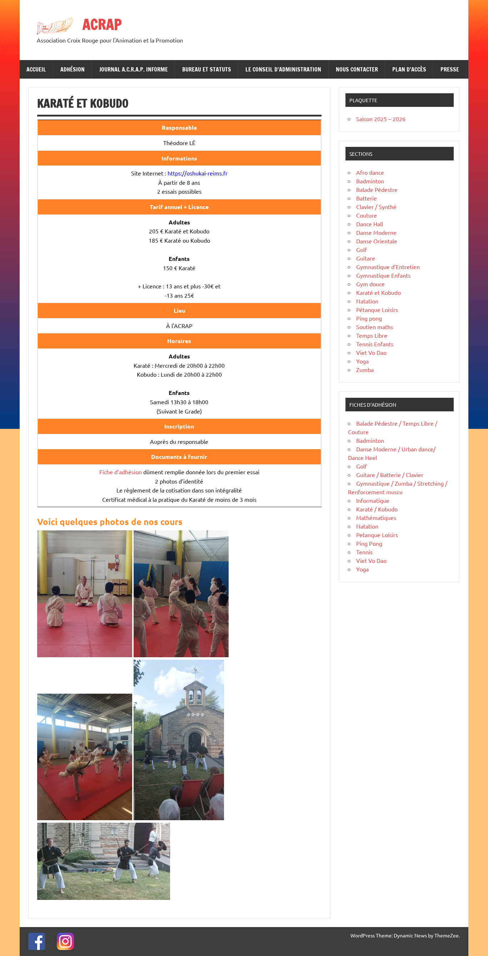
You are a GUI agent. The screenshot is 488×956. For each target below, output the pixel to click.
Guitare (365, 258)
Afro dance (370, 172)
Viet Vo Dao (371, 352)
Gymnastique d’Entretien (388, 266)
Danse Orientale (376, 240)
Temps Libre (371, 335)
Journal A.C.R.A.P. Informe (133, 69)
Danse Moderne (376, 232)
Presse (449, 69)
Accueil (36, 69)
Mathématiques (376, 517)
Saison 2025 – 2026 (380, 118)
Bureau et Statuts (206, 69)
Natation (367, 300)
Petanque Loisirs (377, 534)
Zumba (365, 369)
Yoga (362, 361)
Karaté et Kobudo (378, 292)
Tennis (364, 551)
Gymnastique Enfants (383, 275)
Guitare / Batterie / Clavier (389, 474)
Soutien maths (374, 326)
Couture (366, 215)
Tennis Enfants (374, 343)
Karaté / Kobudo (377, 508)
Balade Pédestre (377, 189)
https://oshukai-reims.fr (198, 173)
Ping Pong (369, 543)
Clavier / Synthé (376, 206)
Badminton (370, 180)
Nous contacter (357, 69)
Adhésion (72, 69)
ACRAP (102, 24)
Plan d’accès (409, 69)
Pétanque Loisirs (377, 309)
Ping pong (369, 318)
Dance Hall (369, 223)
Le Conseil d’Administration (283, 69)
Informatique (372, 500)
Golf (361, 249)
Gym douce (370, 283)
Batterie (366, 198)
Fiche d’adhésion (120, 471)
